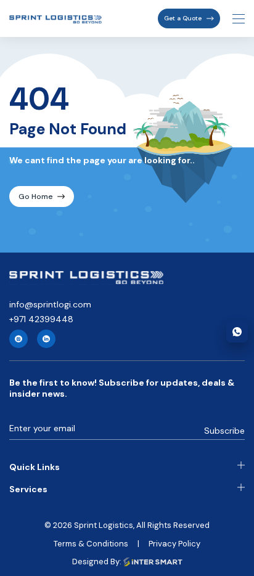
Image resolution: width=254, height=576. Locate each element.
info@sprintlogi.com (50, 304)
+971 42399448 (41, 319)
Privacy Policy (174, 544)
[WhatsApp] (237, 332)
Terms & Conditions (91, 544)
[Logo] (86, 278)
